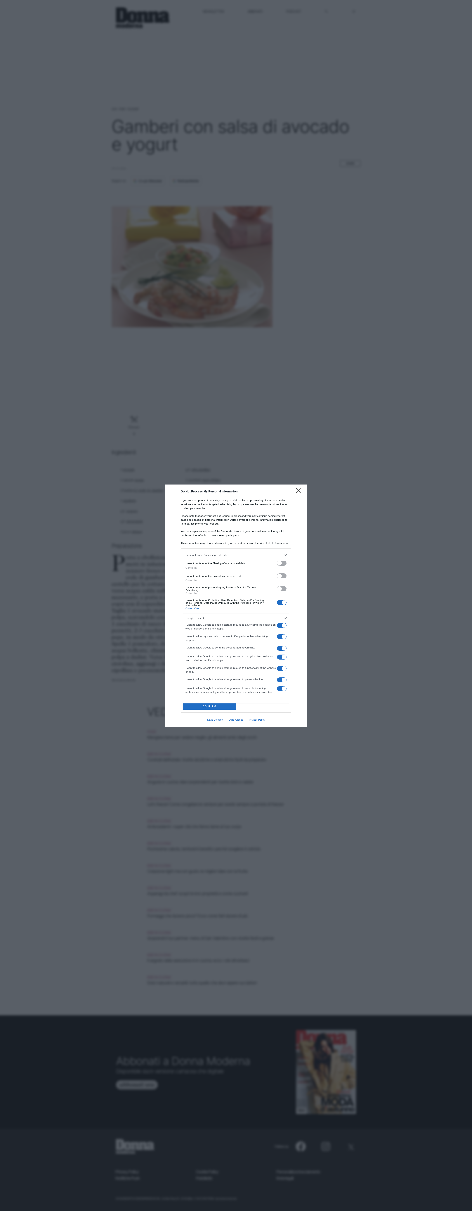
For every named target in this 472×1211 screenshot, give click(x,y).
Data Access (236, 719)
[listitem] (236, 555)
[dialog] (236, 606)
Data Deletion (215, 719)
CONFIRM (209, 706)
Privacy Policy (257, 719)
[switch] (282, 563)
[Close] (299, 491)
